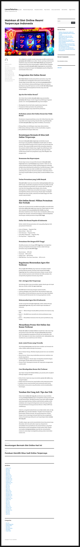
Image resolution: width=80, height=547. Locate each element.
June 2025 (8, 486)
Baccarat (19, 9)
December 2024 (9, 494)
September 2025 (9, 482)
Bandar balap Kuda (28, 9)
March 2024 (8, 506)
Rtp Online (47, 9)
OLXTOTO (15, 539)
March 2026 (8, 474)
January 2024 (8, 508)
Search (59, 21)
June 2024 (8, 502)
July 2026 (8, 469)
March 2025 (8, 490)
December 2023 (9, 510)
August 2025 (8, 483)
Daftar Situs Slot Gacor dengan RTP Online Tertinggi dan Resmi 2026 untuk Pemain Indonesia (66, 41)
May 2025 (8, 487)
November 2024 (9, 495)
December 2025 (9, 478)
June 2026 (8, 470)
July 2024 (8, 500)
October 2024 (8, 497)
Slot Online (64, 9)
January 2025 (8, 493)
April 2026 (8, 473)
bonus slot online (8, 67)
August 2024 (8, 499)
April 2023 (8, 514)
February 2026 (9, 476)
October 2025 (8, 481)
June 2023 (8, 511)
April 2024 (8, 504)
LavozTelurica (11, 9)
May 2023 (8, 512)
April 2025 (8, 489)
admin (6, 62)
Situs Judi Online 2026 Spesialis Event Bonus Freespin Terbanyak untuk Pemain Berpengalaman (67, 49)
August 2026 (8, 468)
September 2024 (9, 498)
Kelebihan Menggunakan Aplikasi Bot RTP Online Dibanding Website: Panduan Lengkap (67, 33)
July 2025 (8, 485)
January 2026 (8, 477)
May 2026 (8, 472)
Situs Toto (60, 67)
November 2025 (9, 479)
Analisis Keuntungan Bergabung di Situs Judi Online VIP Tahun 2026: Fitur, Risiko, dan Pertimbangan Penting (67, 45)
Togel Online (72, 9)
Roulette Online (39, 9)
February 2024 (9, 507)
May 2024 (8, 503)
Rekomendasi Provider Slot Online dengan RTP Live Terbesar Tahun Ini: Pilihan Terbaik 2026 (66, 37)
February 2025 (9, 491)
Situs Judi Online (56, 9)
